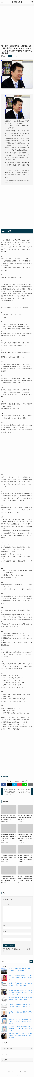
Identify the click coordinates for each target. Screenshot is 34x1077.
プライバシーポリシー (13, 1071)
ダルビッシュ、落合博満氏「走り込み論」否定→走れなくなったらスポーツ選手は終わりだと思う (20, 1028)
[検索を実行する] (31, 961)
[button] (3, 784)
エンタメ (10, 56)
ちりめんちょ (17, 2)
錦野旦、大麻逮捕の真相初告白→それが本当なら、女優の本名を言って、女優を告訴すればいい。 (20, 977)
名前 (4, 925)
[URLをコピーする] (30, 784)
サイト (4, 937)
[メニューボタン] (2, 2)
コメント (6, 904)
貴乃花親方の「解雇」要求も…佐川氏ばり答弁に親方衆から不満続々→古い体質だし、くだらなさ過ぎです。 (20, 992)
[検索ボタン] (32, 2)
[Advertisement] (17, 24)
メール (4, 931)
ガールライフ (23, 1071)
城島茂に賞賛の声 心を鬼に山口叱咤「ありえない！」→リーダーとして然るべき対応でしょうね (20, 1021)
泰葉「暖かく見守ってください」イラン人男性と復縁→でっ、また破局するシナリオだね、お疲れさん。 (20, 1035)
